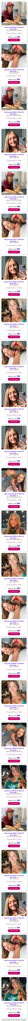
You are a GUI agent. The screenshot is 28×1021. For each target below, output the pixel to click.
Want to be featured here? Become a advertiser (14, 1020)
